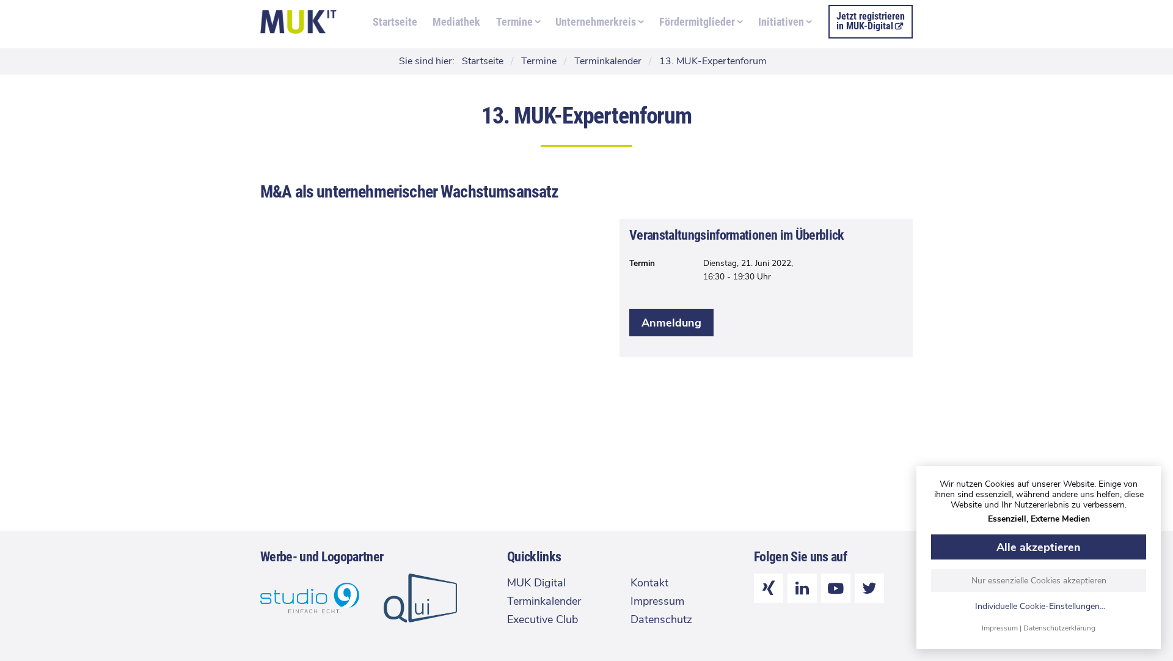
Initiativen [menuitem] (781, 21)
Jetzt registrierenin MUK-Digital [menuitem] (870, 21)
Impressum (1000, 628)
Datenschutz (661, 619)
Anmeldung (671, 323)
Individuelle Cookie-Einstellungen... (1040, 607)
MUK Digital (536, 582)
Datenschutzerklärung (1059, 628)
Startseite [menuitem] (395, 21)
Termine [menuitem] (514, 21)
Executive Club (542, 619)
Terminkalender (544, 601)
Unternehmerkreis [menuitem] (595, 21)
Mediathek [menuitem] (456, 21)
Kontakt (649, 582)
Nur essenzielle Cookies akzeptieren (1038, 580)
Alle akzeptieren (1038, 547)
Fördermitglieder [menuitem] (697, 21)
